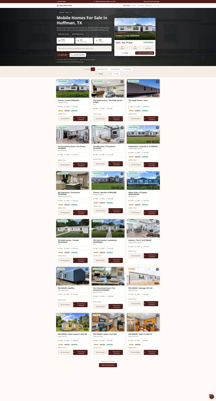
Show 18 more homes (108, 365)
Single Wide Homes (63, 34)
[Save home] (86, 81)
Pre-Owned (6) (127, 69)
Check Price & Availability (145, 53)
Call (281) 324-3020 (78, 55)
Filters (117, 74)
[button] (64, 5)
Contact (141, 5)
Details (126, 53)
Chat (135, 5)
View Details (66, 118)
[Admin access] (158, 5)
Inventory (127, 5)
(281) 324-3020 (61, 1)
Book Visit (149, 5)
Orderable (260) (115, 69)
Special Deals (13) (102, 69)
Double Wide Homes (78, 34)
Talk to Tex (64, 55)
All (93, 69)
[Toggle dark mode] (155, 5)
